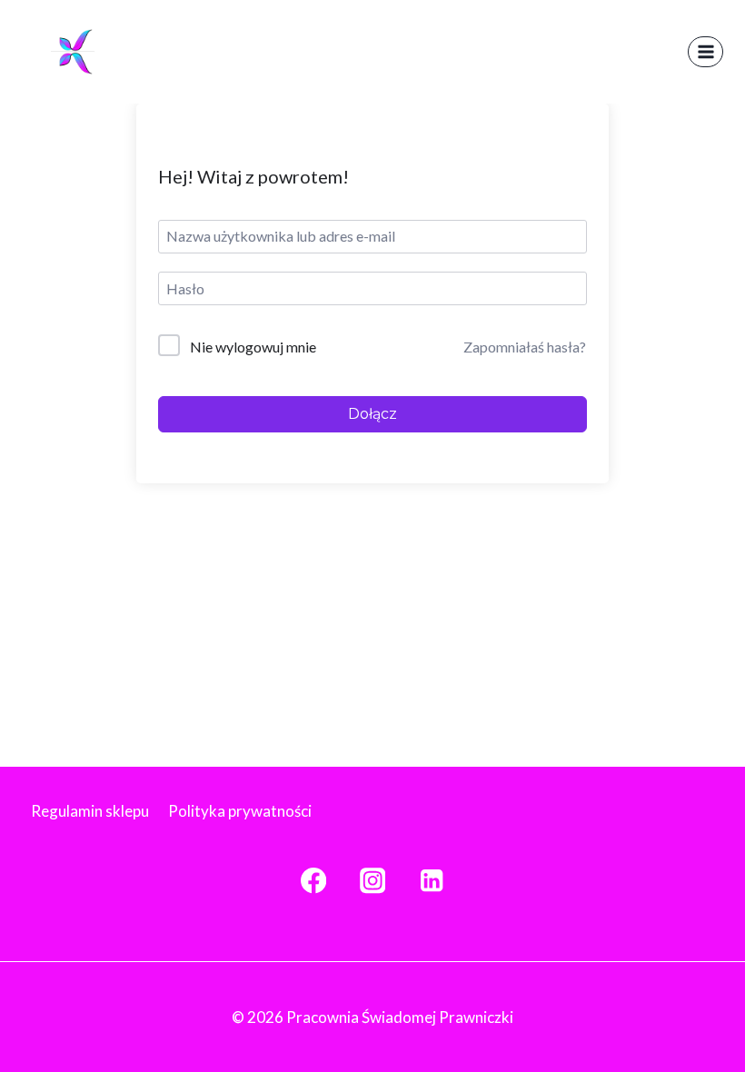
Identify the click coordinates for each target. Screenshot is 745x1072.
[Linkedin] (432, 881)
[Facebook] (313, 881)
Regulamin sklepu (90, 810)
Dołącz (372, 413)
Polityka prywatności (240, 810)
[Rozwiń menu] (705, 51)
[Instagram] (373, 881)
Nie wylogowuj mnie (253, 346)
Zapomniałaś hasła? (524, 346)
